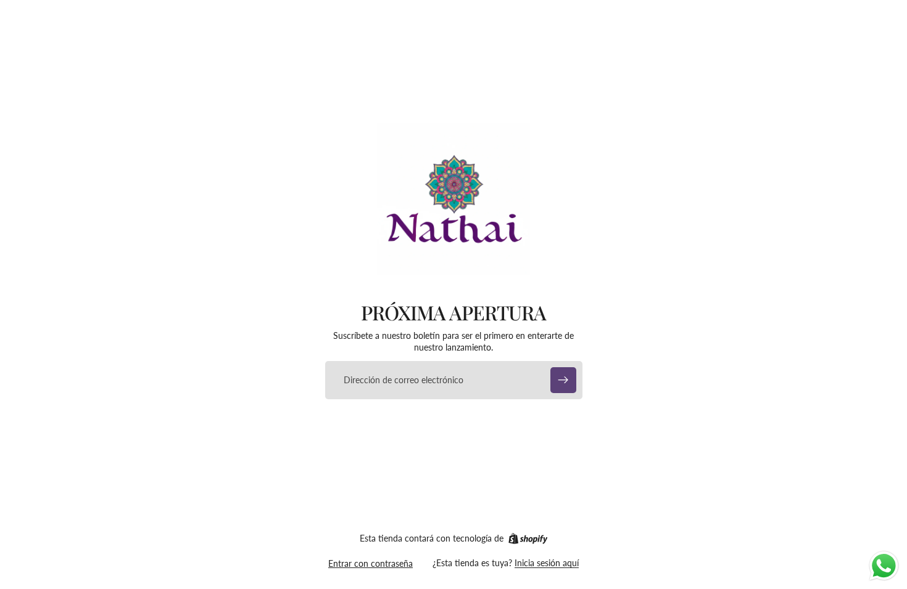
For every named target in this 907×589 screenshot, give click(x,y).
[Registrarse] (563, 380)
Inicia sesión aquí (547, 563)
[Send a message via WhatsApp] (884, 566)
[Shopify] (527, 538)
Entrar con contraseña (370, 563)
